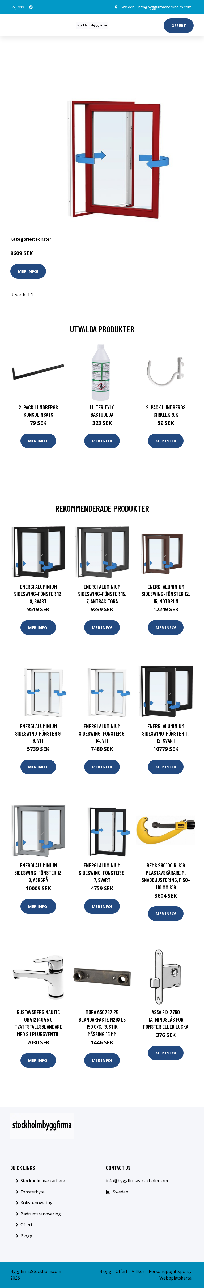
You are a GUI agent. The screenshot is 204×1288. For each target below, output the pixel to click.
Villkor (138, 1271)
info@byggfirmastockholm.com (165, 7)
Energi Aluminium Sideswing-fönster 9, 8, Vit (38, 733)
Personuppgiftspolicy (170, 1271)
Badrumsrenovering (40, 1214)
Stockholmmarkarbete (42, 1181)
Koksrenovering (36, 1203)
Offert (178, 25)
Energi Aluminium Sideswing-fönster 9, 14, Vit (102, 733)
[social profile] (31, 7)
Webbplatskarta (175, 1278)
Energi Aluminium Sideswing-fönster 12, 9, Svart (38, 593)
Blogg (26, 1236)
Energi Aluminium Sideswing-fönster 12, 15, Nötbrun (166, 593)
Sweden (127, 7)
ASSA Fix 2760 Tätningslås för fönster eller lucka (165, 1019)
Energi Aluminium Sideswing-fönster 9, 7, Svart (102, 872)
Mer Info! (28, 271)
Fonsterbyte (32, 1192)
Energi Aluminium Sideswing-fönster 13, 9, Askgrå (38, 872)
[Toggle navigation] (17, 25)
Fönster (43, 239)
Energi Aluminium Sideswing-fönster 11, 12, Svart (165, 733)
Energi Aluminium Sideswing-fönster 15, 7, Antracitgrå (102, 593)
